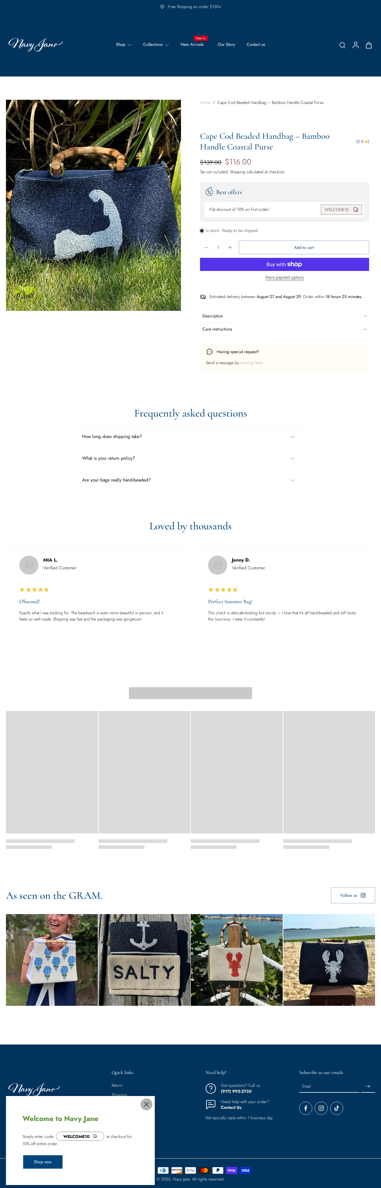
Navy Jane (181, 1179)
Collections (153, 44)
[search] (342, 45)
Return (117, 1086)
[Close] (146, 1104)
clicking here (251, 363)
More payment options (285, 277)
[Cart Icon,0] (368, 45)
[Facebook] (305, 1108)
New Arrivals (192, 44)
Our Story (226, 44)
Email (306, 1086)
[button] (304, 247)
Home (205, 102)
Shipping (238, 172)
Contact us (256, 44)
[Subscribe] (368, 1087)
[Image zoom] (93, 205)
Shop (120, 44)
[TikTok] (336, 1108)
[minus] (206, 247)
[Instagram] (321, 1108)
